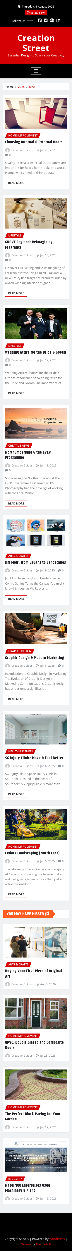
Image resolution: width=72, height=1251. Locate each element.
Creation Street (36, 42)
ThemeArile (44, 1244)
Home (10, 87)
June (32, 87)
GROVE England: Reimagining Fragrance (29, 245)
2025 (21, 87)
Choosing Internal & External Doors (34, 142)
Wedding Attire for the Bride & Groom (35, 352)
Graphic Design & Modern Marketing (34, 658)
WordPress (57, 1239)
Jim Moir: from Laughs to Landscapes (35, 562)
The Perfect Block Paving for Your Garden (33, 1117)
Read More (16, 183)
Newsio (26, 1244)
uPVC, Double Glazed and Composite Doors (34, 1045)
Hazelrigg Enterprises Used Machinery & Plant (27, 1188)
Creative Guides (22, 150)
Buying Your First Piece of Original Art (33, 974)
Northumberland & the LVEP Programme (28, 455)
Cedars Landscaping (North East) (32, 853)
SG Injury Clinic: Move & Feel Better (34, 758)
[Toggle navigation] (36, 71)
